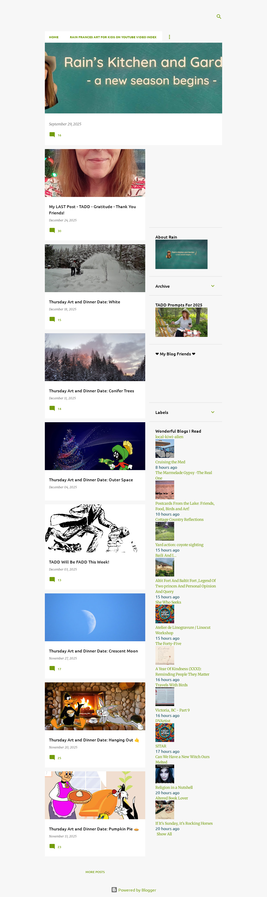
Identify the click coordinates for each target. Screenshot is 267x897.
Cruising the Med (170, 462)
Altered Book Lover (171, 798)
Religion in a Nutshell (174, 787)
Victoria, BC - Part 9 (172, 710)
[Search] (219, 16)
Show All (164, 834)
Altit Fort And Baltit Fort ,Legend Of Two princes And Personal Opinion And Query (185, 586)
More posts (95, 872)
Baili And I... (166, 555)
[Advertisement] (194, 187)
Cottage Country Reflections (179, 519)
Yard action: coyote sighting (179, 544)
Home (53, 37)
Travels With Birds (171, 685)
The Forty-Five (168, 643)
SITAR (160, 746)
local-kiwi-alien (169, 436)
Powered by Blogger (136, 889)
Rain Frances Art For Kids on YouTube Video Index (113, 37)
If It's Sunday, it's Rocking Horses (184, 823)
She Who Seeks (168, 602)
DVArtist (162, 721)
